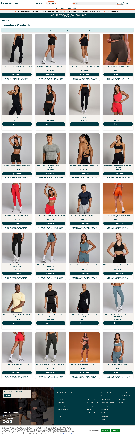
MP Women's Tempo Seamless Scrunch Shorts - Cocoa (118, 67)
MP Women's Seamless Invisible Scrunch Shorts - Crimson (17, 365)
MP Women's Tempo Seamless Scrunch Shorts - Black (84, 66)
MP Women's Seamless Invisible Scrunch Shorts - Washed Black (50, 67)
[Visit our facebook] (7, 421)
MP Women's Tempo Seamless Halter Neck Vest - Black (16, 116)
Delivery (60, 416)
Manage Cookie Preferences (11, 412)
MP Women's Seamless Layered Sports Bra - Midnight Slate (118, 365)
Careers (103, 419)
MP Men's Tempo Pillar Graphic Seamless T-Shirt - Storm (50, 166)
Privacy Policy (104, 406)
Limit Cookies (105, 430)
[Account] (127, 3)
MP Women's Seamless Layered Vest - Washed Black (50, 115)
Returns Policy (61, 406)
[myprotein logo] (9, 3)
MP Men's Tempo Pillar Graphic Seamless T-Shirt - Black (50, 315)
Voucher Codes (122, 399)
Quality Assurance (105, 399)
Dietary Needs (89, 409)
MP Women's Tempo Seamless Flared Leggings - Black (17, 66)
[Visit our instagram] (4, 421)
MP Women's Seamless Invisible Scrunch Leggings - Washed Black (17, 265)
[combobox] (98, 3)
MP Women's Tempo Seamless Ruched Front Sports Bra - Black (118, 166)
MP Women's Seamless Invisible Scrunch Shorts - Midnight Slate (50, 265)
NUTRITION (39, 3)
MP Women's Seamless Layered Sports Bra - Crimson (50, 215)
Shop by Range (90, 406)
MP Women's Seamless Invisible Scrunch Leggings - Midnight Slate (118, 315)
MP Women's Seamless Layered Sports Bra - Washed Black (17, 166)
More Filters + (121, 30)
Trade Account (105, 412)
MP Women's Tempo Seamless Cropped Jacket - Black (84, 315)
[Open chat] (11, 421)
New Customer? (90, 412)
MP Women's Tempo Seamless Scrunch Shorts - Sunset (118, 216)
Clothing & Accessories (92, 399)
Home (3, 20)
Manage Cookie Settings (93, 430)
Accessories (76, 8)
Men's (69, 8)
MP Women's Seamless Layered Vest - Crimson (118, 115)
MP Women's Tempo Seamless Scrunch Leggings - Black (84, 116)
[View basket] (131, 3)
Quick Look (18, 74)
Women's (63, 8)
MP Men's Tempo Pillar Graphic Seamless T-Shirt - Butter (17, 315)
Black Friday (120, 402)
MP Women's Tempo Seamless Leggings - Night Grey (50, 364)
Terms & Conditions (106, 409)
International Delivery (63, 409)
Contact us (60, 399)
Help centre (61, 402)
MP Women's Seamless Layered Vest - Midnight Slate (84, 264)
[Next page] (71, 383)
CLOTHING (51, 3)
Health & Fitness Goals (92, 402)
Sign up (7, 395)
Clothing (8, 20)
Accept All (115, 430)
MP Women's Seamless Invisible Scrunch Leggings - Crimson (17, 216)
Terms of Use (70, 433)
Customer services (62, 395)
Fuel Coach (121, 3)
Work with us (104, 416)
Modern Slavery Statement (108, 402)
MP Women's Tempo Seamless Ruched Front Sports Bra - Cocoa (84, 365)
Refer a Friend (124, 395)
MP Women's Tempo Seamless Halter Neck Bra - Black (118, 264)
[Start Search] (74, 3)
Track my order (61, 412)
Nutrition (88, 395)
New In (57, 8)
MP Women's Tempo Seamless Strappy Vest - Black (84, 165)
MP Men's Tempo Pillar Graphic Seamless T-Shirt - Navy (84, 216)
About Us (103, 395)
